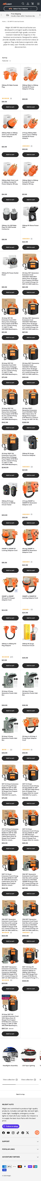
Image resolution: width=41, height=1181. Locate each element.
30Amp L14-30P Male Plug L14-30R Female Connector (9, 227)
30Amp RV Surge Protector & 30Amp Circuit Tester (8, 503)
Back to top (20, 1094)
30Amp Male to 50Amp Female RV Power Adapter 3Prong (30, 182)
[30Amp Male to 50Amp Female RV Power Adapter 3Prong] (30, 169)
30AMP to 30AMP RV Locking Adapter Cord (9, 549)
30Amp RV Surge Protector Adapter (28, 454)
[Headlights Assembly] (10, 1055)
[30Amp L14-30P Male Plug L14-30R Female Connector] (10, 214)
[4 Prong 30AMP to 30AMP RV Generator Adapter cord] (30, 489)
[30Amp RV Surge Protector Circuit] (30, 632)
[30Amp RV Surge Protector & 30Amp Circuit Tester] (10, 489)
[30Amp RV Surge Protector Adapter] (30, 442)
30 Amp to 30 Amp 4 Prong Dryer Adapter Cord (29, 738)
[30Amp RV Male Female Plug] (10, 73)
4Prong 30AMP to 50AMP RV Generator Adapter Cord (29, 550)
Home (4, 21)
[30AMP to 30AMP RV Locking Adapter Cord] (10, 537)
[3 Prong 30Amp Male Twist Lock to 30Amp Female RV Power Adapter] (30, 121)
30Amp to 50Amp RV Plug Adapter (9, 644)
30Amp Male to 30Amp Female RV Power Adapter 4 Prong (30, 87)
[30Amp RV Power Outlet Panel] (10, 261)
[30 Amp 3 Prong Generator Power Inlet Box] (30, 680)
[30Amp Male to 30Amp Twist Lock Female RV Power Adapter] (10, 121)
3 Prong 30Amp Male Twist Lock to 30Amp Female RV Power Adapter (29, 135)
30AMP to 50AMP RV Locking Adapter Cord (30, 597)
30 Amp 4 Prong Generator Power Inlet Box (9, 693)
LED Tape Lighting (28, 1065)
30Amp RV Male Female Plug (10, 86)
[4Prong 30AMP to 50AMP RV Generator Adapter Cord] (30, 537)
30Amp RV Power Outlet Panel (10, 274)
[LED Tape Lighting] (29, 1055)
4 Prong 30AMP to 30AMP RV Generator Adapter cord (29, 503)
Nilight (9, 1175)
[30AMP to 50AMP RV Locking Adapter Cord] (30, 584)
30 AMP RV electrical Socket (16, 21)
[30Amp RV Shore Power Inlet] (30, 214)
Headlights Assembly (10, 1065)
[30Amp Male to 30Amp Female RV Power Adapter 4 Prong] (30, 73)
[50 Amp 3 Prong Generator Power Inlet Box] (10, 725)
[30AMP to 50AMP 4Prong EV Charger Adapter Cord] (10, 584)
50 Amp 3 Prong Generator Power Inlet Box (9, 738)
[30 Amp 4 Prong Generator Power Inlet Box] (10, 680)
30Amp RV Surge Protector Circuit (28, 644)
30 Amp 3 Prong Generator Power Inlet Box (30, 693)
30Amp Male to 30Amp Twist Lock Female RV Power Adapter (10, 134)
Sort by (4, 58)
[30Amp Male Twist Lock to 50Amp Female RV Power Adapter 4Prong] (10, 169)
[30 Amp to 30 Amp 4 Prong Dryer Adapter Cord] (30, 725)
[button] (32, 3)
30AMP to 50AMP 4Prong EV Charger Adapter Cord (8, 598)
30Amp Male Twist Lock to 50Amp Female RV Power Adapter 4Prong (10, 182)
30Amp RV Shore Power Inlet (30, 226)
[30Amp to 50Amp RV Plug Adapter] (10, 632)
